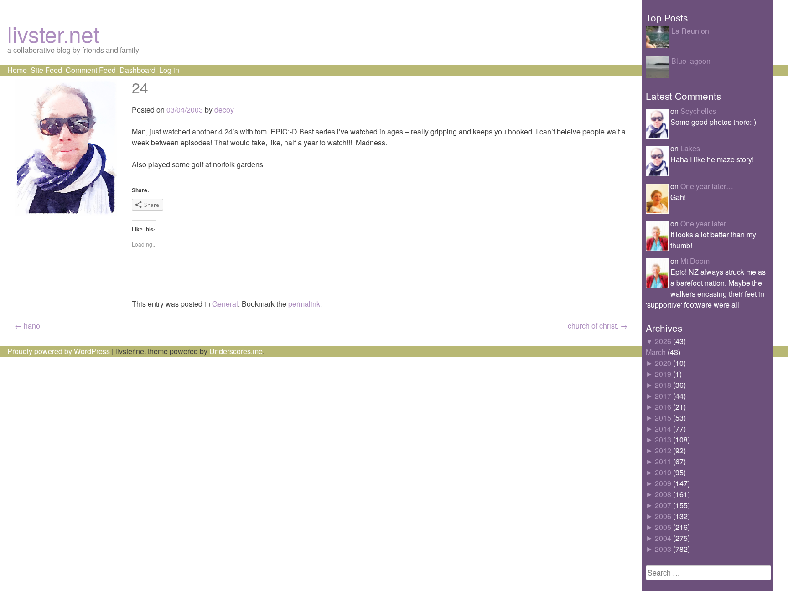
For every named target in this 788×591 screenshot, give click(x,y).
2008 (663, 494)
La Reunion (690, 31)
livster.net (53, 33)
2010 (663, 472)
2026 (663, 341)
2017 (663, 396)
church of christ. (597, 325)
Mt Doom (695, 261)
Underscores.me (236, 351)
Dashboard (137, 70)
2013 (663, 439)
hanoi (28, 325)
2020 (663, 363)
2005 (663, 527)
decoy (224, 109)
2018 (663, 385)
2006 (663, 516)
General (225, 303)
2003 (663, 549)
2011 (663, 461)
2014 (663, 428)
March (656, 352)
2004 (663, 538)
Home (17, 70)
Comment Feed (91, 70)
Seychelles (698, 111)
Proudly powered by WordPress (58, 351)
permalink (304, 303)
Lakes (690, 148)
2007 (663, 505)
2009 (663, 483)
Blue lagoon (690, 61)
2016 (663, 406)
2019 (663, 374)
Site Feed (46, 70)
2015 (663, 417)
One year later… (706, 186)
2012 (663, 450)
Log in (169, 70)
